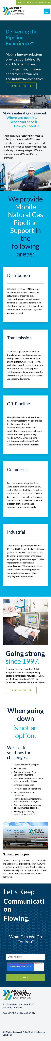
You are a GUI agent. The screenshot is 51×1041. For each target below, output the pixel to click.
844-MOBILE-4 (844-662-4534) (34, 2)
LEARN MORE (18, 85)
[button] (3, 102)
